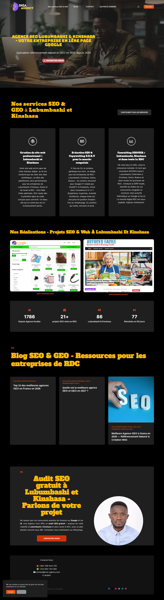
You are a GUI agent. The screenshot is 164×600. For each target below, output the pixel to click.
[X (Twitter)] (112, 589)
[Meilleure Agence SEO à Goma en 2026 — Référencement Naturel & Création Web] (131, 399)
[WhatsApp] (119, 589)
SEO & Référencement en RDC (122, 427)
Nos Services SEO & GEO (58, 7)
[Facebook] (109, 589)
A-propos (46, 575)
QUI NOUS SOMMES (108, 7)
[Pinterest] (126, 589)
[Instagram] (116, 589)
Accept (10, 592)
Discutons (148, 7)
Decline (21, 592)
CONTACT (90, 7)
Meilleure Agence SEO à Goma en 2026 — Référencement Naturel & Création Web (131, 436)
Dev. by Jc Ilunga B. (55, 589)
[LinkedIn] (122, 589)
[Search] (138, 7)
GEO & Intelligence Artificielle (24, 381)
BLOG (76, 7)
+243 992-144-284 (48, 569)
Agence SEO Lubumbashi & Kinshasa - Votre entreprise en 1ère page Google (53, 40)
